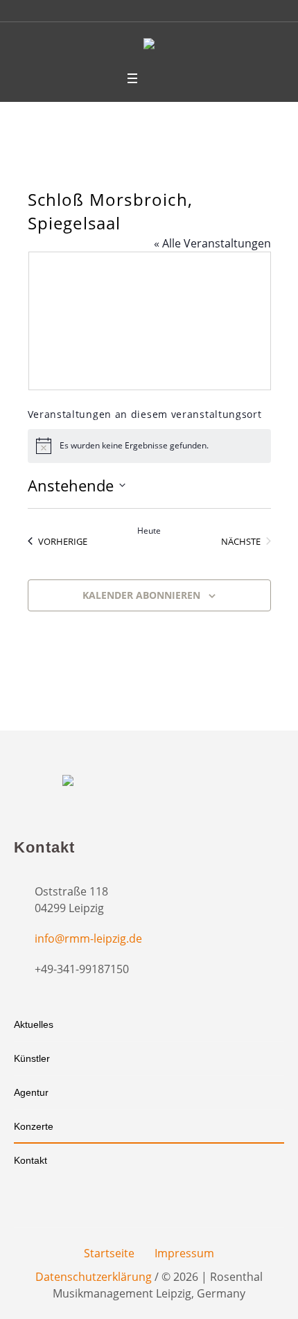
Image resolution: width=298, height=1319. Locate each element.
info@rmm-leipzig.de (88, 938)
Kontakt (30, 1160)
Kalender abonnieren (141, 595)
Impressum (184, 1253)
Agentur (31, 1092)
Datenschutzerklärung (93, 1276)
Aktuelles (33, 1024)
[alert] (149, 445)
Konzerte (33, 1126)
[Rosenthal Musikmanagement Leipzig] (149, 46)
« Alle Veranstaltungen (212, 243)
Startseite (109, 1253)
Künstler (32, 1058)
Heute (149, 530)
